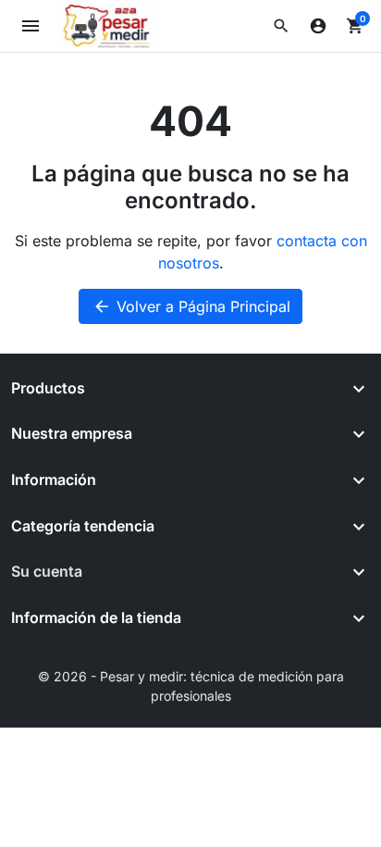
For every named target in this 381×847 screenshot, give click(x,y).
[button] (281, 26)
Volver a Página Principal (191, 306)
